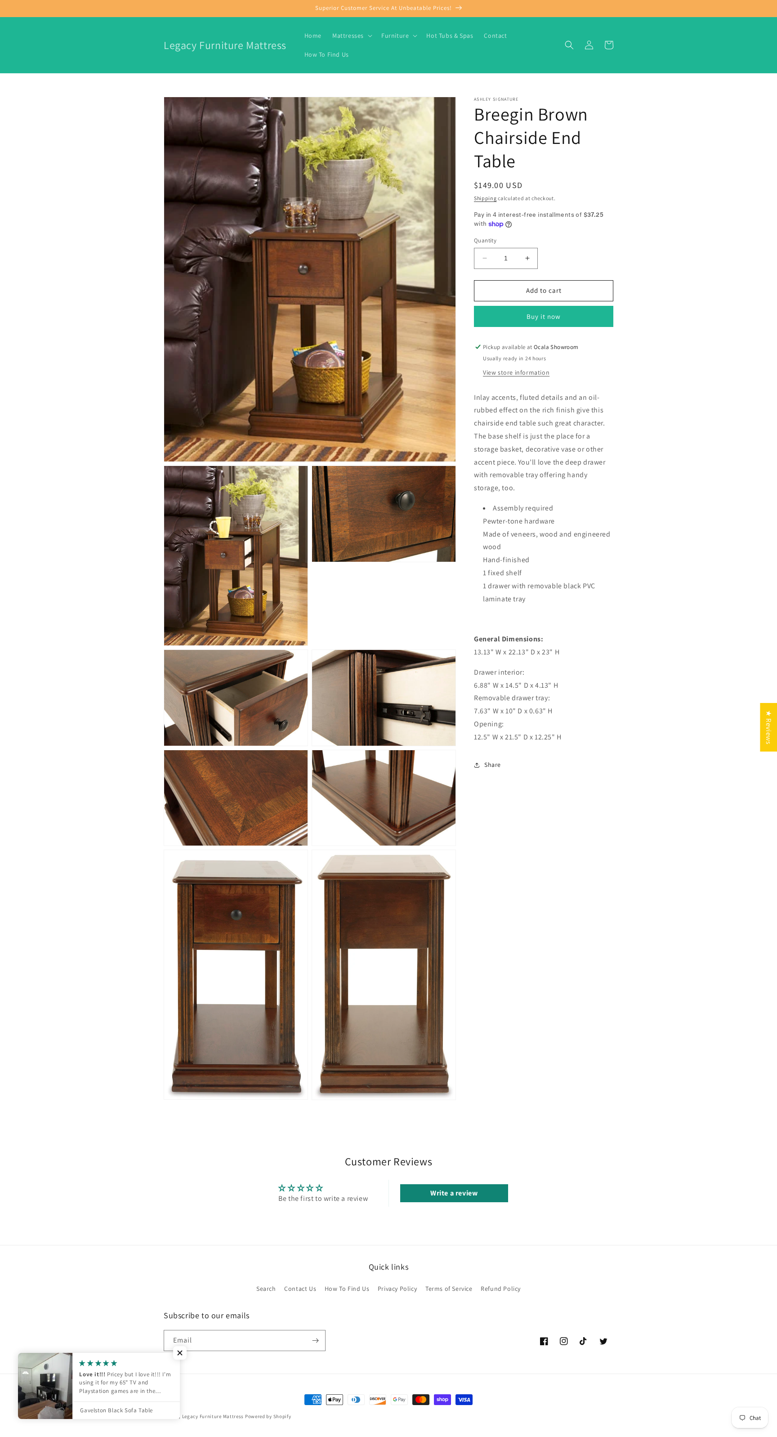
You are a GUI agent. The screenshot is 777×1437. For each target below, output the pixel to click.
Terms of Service (449, 1289)
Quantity (485, 240)
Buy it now (544, 316)
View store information (516, 372)
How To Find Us (347, 1289)
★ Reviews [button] (768, 727)
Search (266, 1289)
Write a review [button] (454, 1193)
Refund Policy (501, 1289)
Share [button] (492, 765)
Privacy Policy (397, 1289)
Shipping (485, 198)
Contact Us (300, 1289)
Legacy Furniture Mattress (213, 1416)
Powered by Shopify (268, 1416)
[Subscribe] (315, 1340)
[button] (351, 35)
